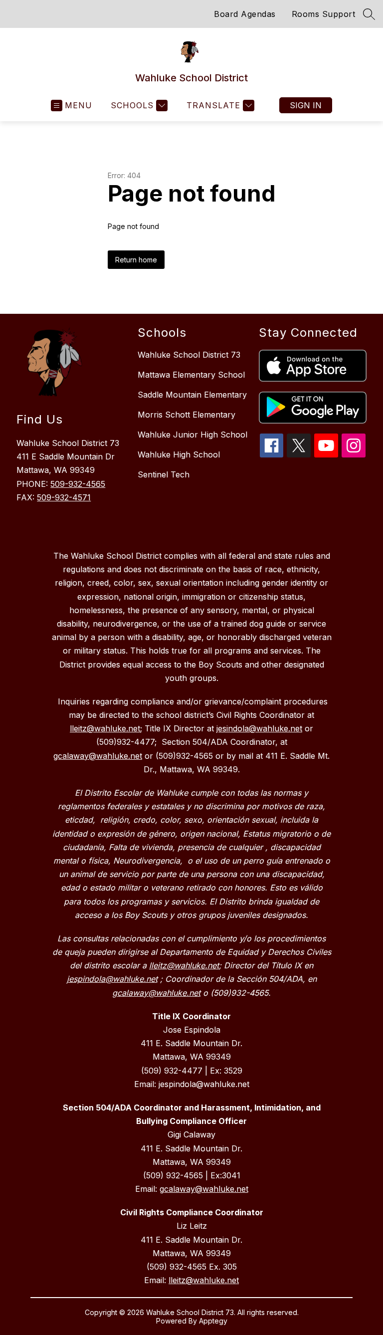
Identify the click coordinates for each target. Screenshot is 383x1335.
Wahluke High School (179, 454)
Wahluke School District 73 (189, 355)
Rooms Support (324, 14)
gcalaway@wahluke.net (204, 1189)
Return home (136, 259)
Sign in (306, 105)
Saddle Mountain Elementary (192, 395)
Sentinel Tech (164, 474)
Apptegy (213, 1321)
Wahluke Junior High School (192, 435)
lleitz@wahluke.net (204, 1280)
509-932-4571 (64, 497)
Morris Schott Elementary (186, 415)
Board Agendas (245, 14)
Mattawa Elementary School (191, 375)
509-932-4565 (77, 484)
